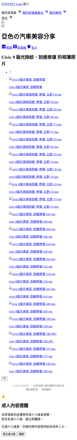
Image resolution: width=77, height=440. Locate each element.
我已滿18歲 (9, 434)
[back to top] (4, 378)
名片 (34, 47)
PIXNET (25, 385)
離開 (21, 434)
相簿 (9, 47)
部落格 (22, 47)
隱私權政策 (32, 389)
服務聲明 (46, 389)
